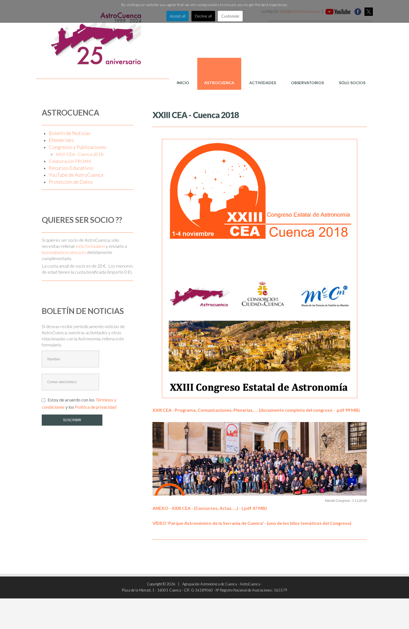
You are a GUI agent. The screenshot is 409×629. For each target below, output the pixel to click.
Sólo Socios (352, 82)
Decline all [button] (203, 16)
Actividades (262, 82)
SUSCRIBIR (72, 420)
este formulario (90, 246)
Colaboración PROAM (70, 161)
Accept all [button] (177, 16)
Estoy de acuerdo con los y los (79, 403)
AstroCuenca (219, 82)
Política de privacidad (95, 407)
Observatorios (307, 82)
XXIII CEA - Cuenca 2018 (79, 154)
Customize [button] (230, 16)
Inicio (183, 82)
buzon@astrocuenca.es (64, 252)
